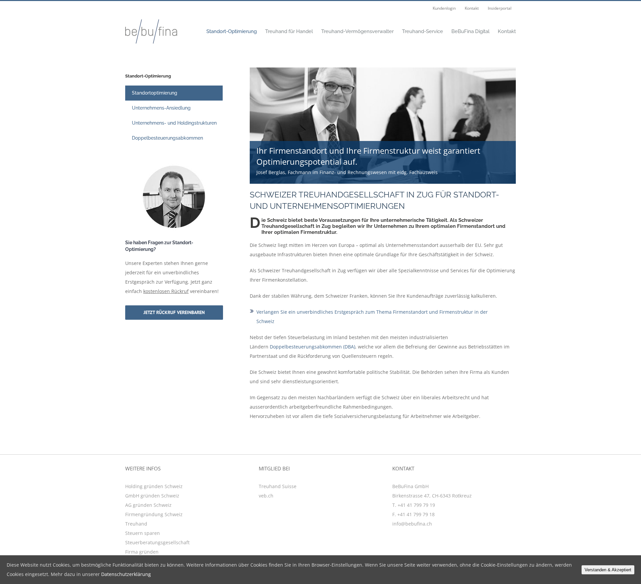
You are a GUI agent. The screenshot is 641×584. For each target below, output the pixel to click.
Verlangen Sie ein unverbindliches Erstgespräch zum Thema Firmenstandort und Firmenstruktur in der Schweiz (372, 316)
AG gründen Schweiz (148, 505)
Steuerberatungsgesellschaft (157, 542)
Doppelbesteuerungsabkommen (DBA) (312, 346)
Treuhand (136, 524)
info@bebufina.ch (412, 524)
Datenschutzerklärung (126, 574)
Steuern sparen (142, 533)
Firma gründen (142, 552)
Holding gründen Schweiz (154, 486)
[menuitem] (444, 8)
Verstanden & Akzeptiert (608, 569)
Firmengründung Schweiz (154, 514)
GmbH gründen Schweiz (152, 495)
